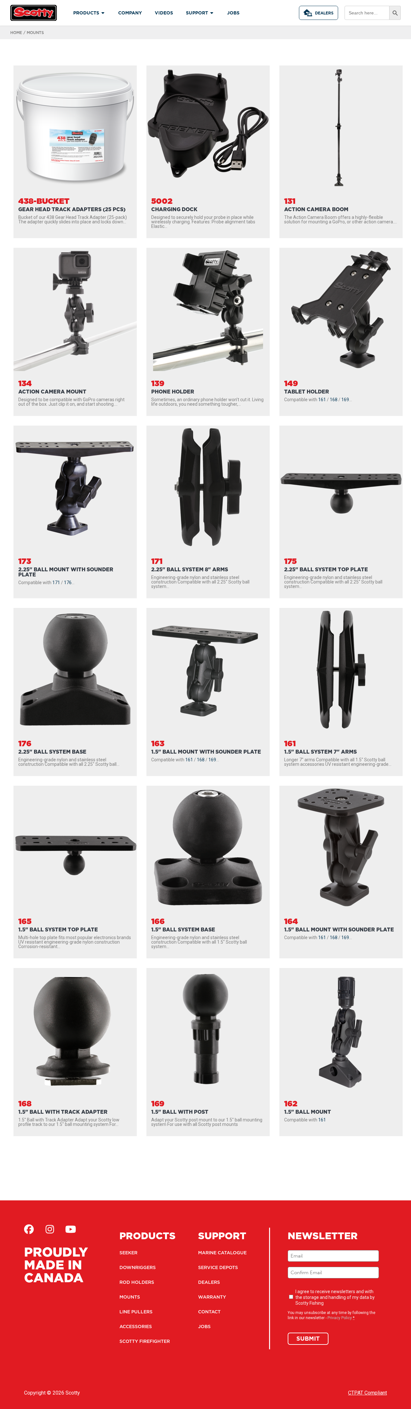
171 (56, 582)
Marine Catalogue (222, 1252)
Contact (209, 1312)
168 (333, 399)
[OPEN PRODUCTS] (103, 13)
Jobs (204, 1326)
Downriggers (137, 1267)
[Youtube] (70, 1229)
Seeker (128, 1252)
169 (345, 399)
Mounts (129, 1297)
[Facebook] (29, 1229)
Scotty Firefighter (144, 1341)
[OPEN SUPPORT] (212, 13)
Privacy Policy (340, 1318)
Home (16, 32)
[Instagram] (49, 1229)
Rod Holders (136, 1282)
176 (68, 582)
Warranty (212, 1297)
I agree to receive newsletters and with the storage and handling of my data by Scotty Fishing (335, 1297)
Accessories (135, 1326)
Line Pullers (136, 1312)
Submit (308, 1339)
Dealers (324, 13)
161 (322, 399)
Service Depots (218, 1267)
